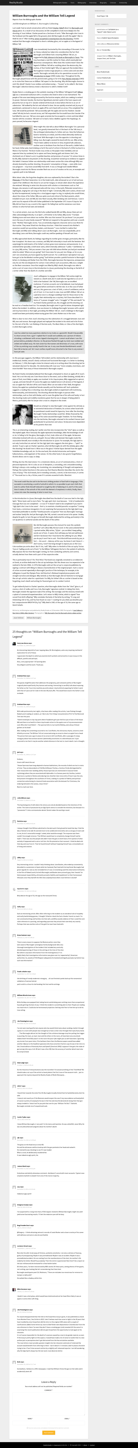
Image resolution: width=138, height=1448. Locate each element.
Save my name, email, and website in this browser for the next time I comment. (49, 1428)
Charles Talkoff (58, 28)
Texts (72, 3)
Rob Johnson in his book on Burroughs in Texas (61, 57)
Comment (48, 1390)
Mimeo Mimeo (101, 84)
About (85, 1445)
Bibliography (82, 3)
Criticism (113, 3)
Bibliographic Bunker (60, 3)
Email (67, 1419)
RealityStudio (16, 2)
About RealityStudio (103, 72)
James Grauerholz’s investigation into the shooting (53, 39)
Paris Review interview (70, 79)
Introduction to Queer (42, 76)
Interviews (93, 3)
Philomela (16, 180)
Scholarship (123, 3)
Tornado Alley (106, 50)
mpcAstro (20, 889)
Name (30, 1419)
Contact (92, 1445)
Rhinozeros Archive (113, 44)
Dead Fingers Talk (102, 16)
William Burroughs (34, 618)
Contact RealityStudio (104, 78)
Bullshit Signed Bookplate (110, 38)
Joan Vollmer (19, 618)
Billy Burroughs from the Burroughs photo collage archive (63, 613)
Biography (103, 3)
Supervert (100, 90)
